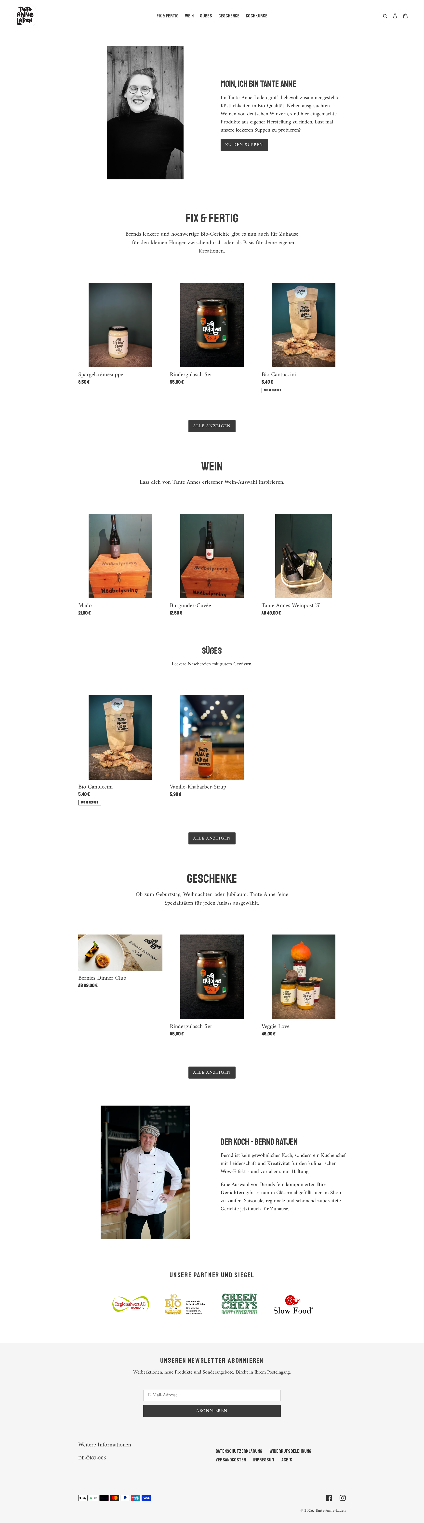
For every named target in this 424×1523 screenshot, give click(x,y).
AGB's (286, 1460)
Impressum (263, 1460)
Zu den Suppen (244, 145)
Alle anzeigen (212, 426)
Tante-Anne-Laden (330, 1510)
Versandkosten (231, 1460)
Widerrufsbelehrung (290, 1451)
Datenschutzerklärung (239, 1451)
